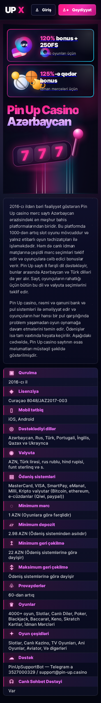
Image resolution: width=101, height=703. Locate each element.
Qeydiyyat (77, 9)
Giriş (43, 9)
